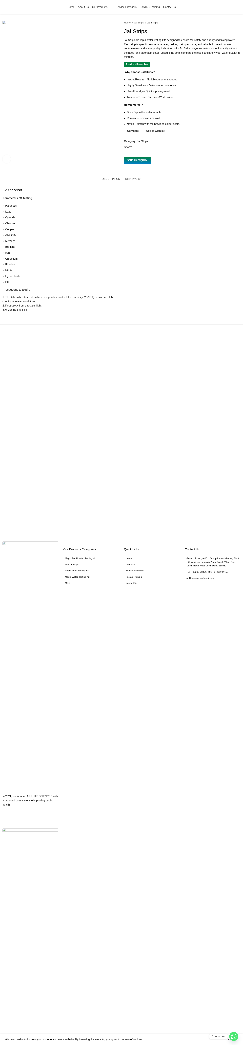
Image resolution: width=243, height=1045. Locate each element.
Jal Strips (139, 22)
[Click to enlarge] (6, 159)
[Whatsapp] (233, 1036)
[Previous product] (232, 22)
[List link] (91, 558)
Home (127, 22)
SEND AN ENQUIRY (137, 160)
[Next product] (239, 22)
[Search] (239, 7)
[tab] (111, 177)
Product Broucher (137, 64)
